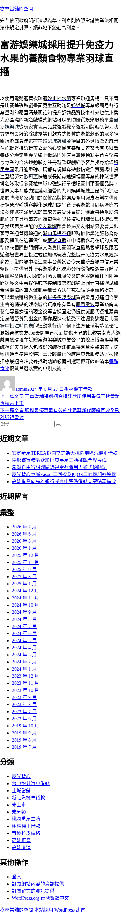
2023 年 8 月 (24, 704)
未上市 (19, 804)
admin (21, 389)
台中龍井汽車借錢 (31, 783)
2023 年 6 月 (24, 718)
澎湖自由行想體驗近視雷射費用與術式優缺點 (59, 467)
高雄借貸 (21, 840)
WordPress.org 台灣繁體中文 (40, 898)
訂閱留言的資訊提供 (33, 890)
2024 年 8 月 (24, 619)
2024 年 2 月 (24, 661)
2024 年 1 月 (24, 668)
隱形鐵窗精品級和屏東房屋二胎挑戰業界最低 (59, 460)
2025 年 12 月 (25, 555)
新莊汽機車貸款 (28, 797)
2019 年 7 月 (24, 747)
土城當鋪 (21, 790)
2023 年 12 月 (25, 676)
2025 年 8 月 (24, 576)
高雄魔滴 (21, 847)
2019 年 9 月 (24, 732)
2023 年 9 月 (24, 697)
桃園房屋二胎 (26, 819)
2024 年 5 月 (24, 640)
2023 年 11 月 (25, 683)
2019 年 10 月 (25, 725)
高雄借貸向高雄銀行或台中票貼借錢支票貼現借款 (64, 481)
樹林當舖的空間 (16, 8)
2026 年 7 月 (24, 526)
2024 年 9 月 (24, 612)
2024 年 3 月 (24, 654)
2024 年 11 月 (25, 597)
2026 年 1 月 (24, 548)
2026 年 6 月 (24, 533)
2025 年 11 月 (25, 562)
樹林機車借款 (78, 389)
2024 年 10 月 (25, 604)
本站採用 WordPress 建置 (59, 909)
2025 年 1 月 (24, 583)
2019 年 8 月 (24, 739)
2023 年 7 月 (24, 711)
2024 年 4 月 (24, 647)
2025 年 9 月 (24, 569)
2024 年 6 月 (24, 633)
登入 (16, 876)
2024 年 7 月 (24, 626)
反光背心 (21, 776)
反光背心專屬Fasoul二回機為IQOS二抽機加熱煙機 (64, 474)
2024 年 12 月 (25, 590)
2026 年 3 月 (24, 541)
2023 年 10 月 (25, 690)
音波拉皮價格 (26, 833)
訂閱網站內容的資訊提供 (38, 883)
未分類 (19, 811)
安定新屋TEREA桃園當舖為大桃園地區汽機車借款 (65, 453)
